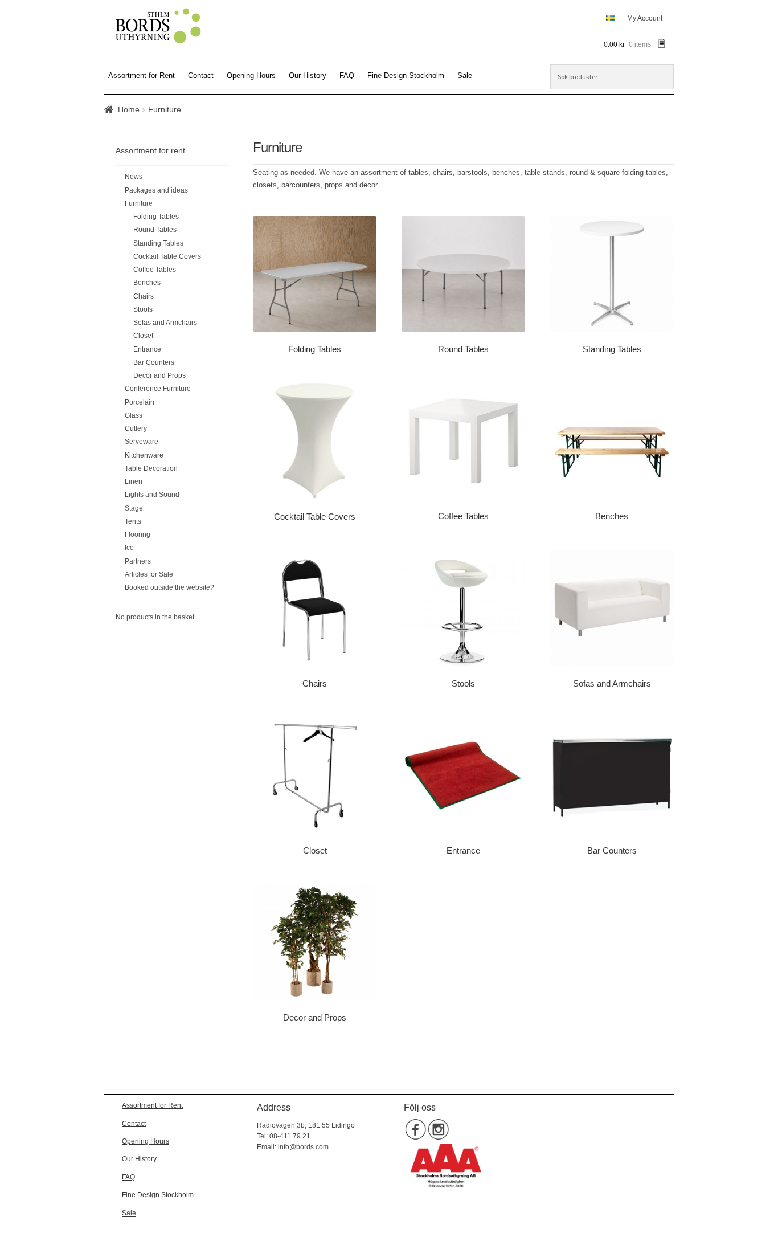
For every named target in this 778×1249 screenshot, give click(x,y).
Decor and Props (159, 375)
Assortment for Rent (141, 75)
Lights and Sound (152, 495)
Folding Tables (156, 217)
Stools (143, 309)
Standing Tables (158, 243)
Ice (129, 548)
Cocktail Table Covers (167, 256)
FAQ (346, 75)
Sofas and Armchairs (165, 322)
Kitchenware (144, 455)
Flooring (137, 534)
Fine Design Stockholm (405, 75)
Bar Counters (153, 362)
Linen (133, 481)
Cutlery (136, 428)
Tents (133, 521)
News (133, 177)
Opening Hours (251, 75)
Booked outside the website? (169, 587)
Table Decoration (151, 468)
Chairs (143, 296)
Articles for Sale (149, 574)
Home (129, 109)
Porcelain (139, 402)
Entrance (147, 349)
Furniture (139, 203)
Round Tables (155, 230)
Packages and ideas (156, 190)
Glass (133, 415)
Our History (307, 75)
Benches (147, 283)
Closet (143, 336)
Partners (138, 561)
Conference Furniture (158, 389)
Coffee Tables (154, 270)
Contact (201, 75)
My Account (644, 18)
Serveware (141, 442)
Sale (464, 75)
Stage (134, 508)
